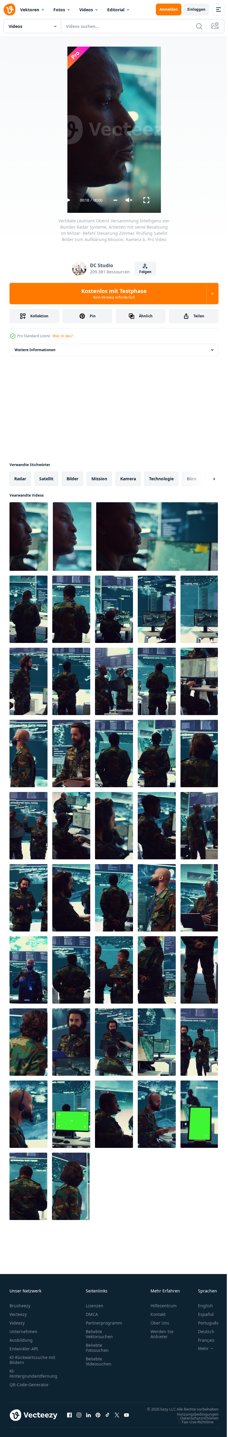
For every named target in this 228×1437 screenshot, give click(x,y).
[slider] (115, 200)
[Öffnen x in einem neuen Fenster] (117, 1418)
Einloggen (196, 9)
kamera (128, 478)
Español (201, 1314)
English (201, 1305)
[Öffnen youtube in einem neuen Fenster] (126, 1418)
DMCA (92, 1314)
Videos (86, 9)
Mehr (199, 1348)
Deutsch (202, 1331)
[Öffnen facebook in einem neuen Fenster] (69, 1418)
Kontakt (158, 1314)
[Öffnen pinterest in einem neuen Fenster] (98, 1418)
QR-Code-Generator (29, 1384)
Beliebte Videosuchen (98, 1361)
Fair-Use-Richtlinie (193, 1427)
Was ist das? (63, 335)
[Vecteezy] (9, 9)
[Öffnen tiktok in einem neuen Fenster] (107, 1418)
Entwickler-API (24, 1349)
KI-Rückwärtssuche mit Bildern (32, 1359)
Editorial (115, 9)
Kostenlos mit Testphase (114, 293)
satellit (46, 478)
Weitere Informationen (35, 349)
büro (192, 478)
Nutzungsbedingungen (193, 1419)
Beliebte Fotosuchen (97, 1347)
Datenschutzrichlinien (195, 1423)
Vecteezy (18, 1314)
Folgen (145, 271)
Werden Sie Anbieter (162, 1334)
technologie (161, 478)
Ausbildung (21, 1340)
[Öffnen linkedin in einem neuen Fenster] (88, 1418)
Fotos (59, 9)
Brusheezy (20, 1305)
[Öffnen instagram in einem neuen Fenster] (79, 1418)
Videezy (17, 1323)
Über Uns (160, 1323)
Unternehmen (23, 1331)
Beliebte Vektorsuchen (99, 1334)
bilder (72, 478)
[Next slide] (204, 479)
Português (204, 1323)
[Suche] (199, 26)
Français (202, 1340)
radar (20, 478)
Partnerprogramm (104, 1323)
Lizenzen (94, 1305)
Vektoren (29, 9)
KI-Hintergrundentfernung (33, 1373)
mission (99, 478)
